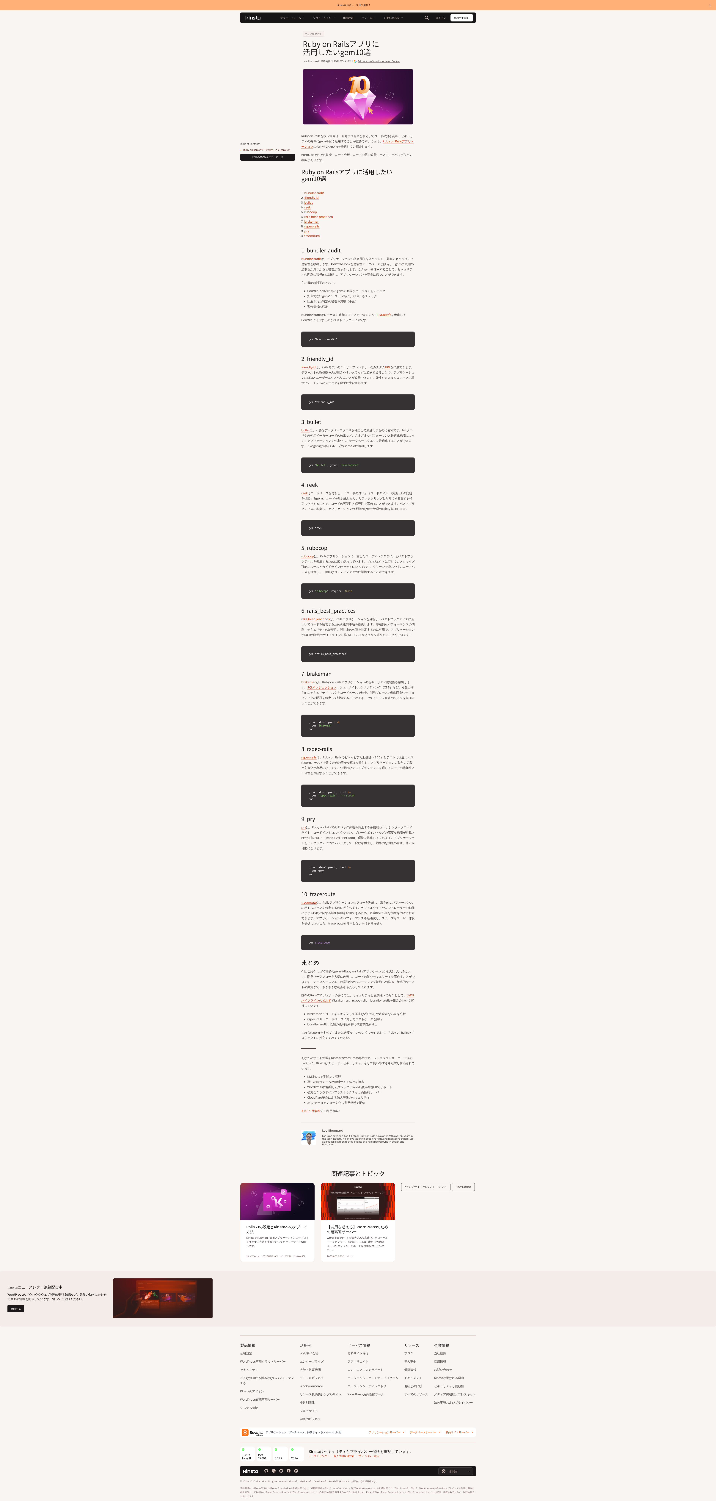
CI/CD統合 (384, 315)
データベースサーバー (423, 1432)
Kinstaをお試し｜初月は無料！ (354, 5)
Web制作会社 (309, 1353)
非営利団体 (307, 1402)
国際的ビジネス (310, 1419)
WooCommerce (311, 1386)
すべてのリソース (416, 1394)
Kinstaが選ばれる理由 (449, 1378)
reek (307, 207)
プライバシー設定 (368, 1456)
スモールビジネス (312, 1378)
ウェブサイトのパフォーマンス (426, 1187)
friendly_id (311, 198)
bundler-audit (314, 193)
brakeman (311, 221)
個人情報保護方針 (344, 1456)
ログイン (440, 18)
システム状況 (249, 1408)
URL (387, 367)
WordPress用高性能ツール (366, 1394)
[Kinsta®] (253, 17)
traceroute (312, 236)
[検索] (427, 17)
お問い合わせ (443, 1370)
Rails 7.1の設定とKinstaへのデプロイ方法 (277, 1229)
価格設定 (246, 1353)
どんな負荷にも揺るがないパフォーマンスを (267, 1380)
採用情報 (440, 1361)
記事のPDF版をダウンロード (267, 157)
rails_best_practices (318, 217)
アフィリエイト (358, 1361)
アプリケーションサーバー (384, 1432)
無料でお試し (462, 18)
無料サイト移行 (358, 1353)
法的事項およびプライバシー (453, 1402)
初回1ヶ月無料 (310, 1111)
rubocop (310, 212)
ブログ (408, 1353)
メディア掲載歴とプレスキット (455, 1394)
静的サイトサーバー (457, 1432)
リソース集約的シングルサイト (321, 1394)
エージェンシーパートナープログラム (373, 1378)
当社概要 (440, 1353)
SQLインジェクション (321, 687)
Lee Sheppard (311, 61)
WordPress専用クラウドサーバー (263, 1361)
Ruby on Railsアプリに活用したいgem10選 (267, 150)
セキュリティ (249, 1370)
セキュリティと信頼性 (449, 1386)
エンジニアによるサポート (365, 1370)
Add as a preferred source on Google (379, 61)
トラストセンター (319, 1456)
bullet (308, 202)
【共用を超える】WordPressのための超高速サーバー (357, 1229)
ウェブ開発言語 (313, 33)
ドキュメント (413, 1378)
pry (306, 231)
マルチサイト (309, 1411)
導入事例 (410, 1361)
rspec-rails (312, 226)
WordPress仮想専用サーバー (260, 1399)
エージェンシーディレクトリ (367, 1386)
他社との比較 (413, 1386)
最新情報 (410, 1370)
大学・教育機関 (310, 1370)
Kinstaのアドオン (252, 1391)
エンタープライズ (312, 1361)
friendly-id (308, 367)
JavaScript (463, 1187)
